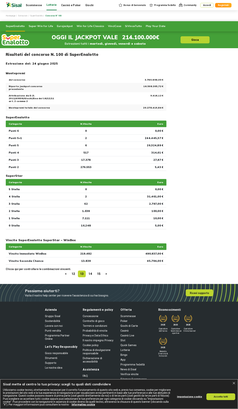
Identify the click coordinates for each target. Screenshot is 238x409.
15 (99, 274)
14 (90, 274)
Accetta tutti (221, 396)
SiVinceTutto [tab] (133, 26)
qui (17, 269)
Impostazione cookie (189, 396)
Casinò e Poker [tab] (71, 5)
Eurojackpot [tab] (65, 26)
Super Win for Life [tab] (41, 26)
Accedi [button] (207, 5)
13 (82, 274)
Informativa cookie (83, 404)
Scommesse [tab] (34, 5)
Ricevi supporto (199, 293)
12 (73, 274)
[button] (132, 5)
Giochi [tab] (89, 5)
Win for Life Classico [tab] (90, 26)
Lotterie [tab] (51, 4)
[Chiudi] (234, 383)
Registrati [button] (223, 5)
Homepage (10, 16)
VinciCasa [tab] (114, 26)
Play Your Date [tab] (155, 26)
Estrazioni (23, 16)
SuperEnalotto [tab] (15, 26)
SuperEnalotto (36, 16)
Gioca (195, 39)
